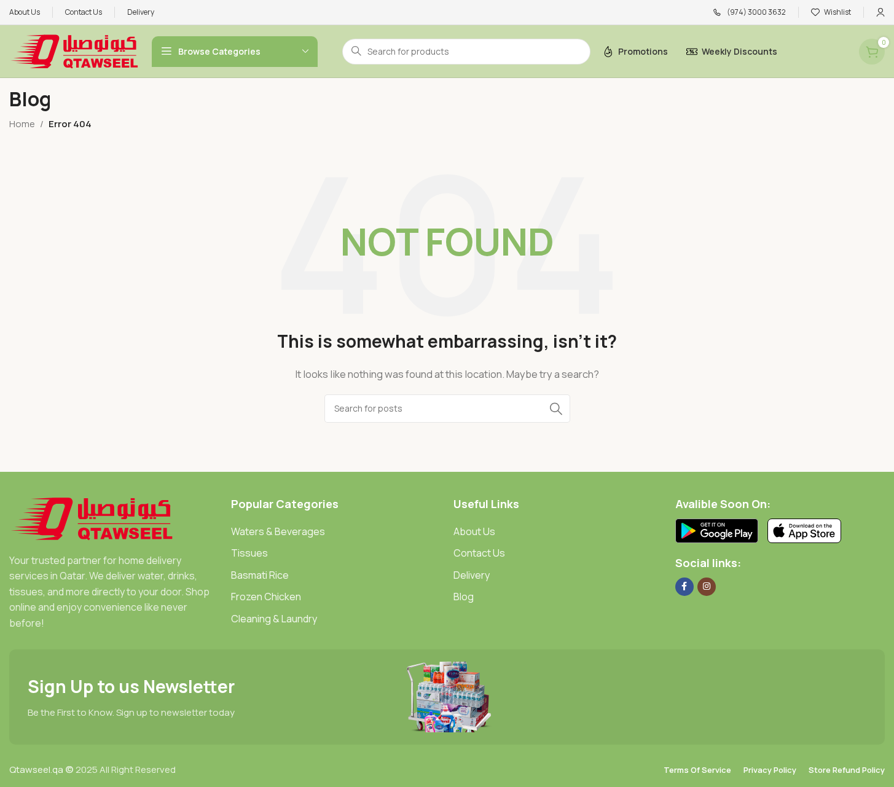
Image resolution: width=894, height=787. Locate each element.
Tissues (249, 553)
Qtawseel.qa (36, 769)
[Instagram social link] (706, 587)
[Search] (556, 408)
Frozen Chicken (266, 596)
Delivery (471, 575)
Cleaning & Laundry (274, 618)
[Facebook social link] (684, 587)
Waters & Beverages (278, 531)
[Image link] (91, 517)
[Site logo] (74, 50)
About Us (474, 531)
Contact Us (479, 553)
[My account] (880, 12)
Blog (463, 596)
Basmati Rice (260, 575)
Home (22, 123)
